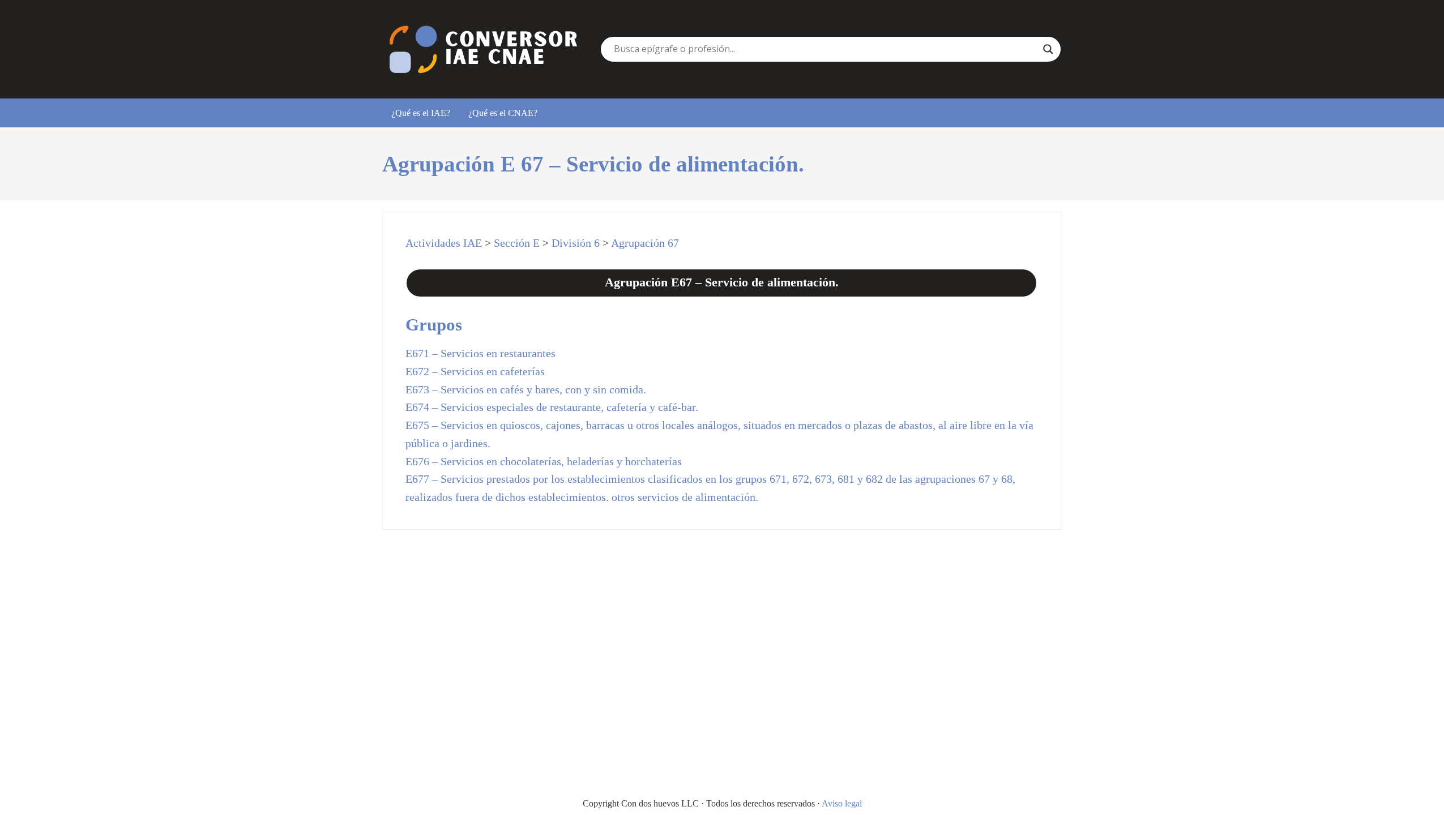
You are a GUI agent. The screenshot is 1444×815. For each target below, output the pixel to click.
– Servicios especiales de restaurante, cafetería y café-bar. (551, 407)
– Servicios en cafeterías (475, 371)
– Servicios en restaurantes (480, 353)
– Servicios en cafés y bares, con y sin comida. (525, 389)
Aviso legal (842, 803)
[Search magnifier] (1048, 49)
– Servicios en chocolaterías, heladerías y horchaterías (543, 461)
